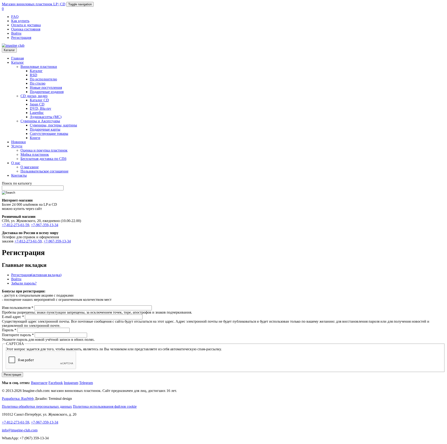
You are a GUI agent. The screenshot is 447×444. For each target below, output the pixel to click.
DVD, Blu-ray (40, 108)
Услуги (16, 146)
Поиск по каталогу (17, 183)
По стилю (37, 83)
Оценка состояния (25, 29)
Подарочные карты (45, 129)
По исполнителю (43, 79)
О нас (15, 163)
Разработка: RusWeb (18, 399)
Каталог (9, 50)
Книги (35, 138)
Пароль (9, 330)
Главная (17, 58)
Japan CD (37, 104)
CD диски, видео (33, 96)
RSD (33, 75)
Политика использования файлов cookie (105, 406)
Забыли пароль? (24, 283)
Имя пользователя (17, 308)
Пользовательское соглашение (44, 171)
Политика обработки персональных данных (37, 406)
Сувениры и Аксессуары (40, 121)
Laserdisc (37, 113)
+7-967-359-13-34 (44, 225)
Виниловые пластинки (38, 67)
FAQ (15, 17)
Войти (16, 33)
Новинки (18, 142)
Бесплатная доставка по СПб (43, 159)
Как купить (20, 21)
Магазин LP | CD (33, 4)
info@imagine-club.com (19, 430)
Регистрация (21, 38)
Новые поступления (46, 87)
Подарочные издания (47, 92)
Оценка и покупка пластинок (44, 150)
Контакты (19, 175)
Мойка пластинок (34, 154)
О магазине (29, 167)
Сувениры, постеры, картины (53, 125)
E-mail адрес (13, 317)
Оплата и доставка (26, 25)
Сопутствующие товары (49, 134)
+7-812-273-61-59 (15, 225)
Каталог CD (39, 100)
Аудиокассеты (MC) (45, 117)
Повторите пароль (18, 335)
